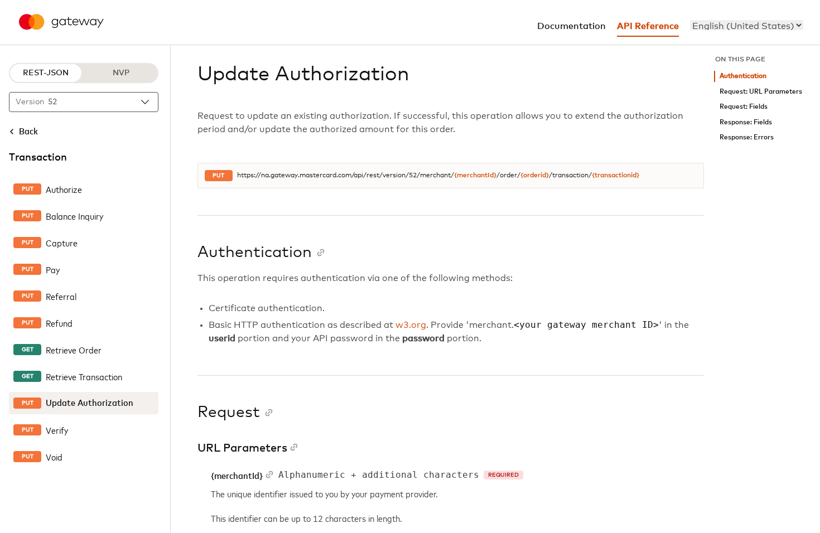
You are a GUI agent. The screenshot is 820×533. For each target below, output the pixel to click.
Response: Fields (746, 122)
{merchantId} (475, 175)
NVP (121, 73)
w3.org (410, 325)
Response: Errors (747, 137)
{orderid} (534, 175)
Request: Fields (744, 106)
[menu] (746, 25)
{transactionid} (615, 175)
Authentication (743, 76)
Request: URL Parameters (761, 91)
